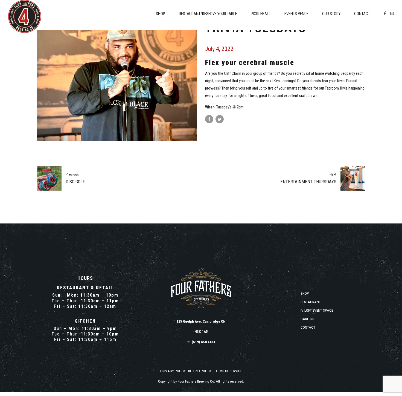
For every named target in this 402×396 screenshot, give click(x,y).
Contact (362, 13)
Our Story (331, 13)
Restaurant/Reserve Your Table (208, 13)
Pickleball (261, 13)
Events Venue (296, 13)
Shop (160, 13)
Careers (307, 319)
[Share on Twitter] (219, 119)
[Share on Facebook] (209, 119)
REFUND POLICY (200, 371)
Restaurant (311, 302)
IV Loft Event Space (317, 310)
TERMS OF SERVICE (228, 371)
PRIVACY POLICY (173, 371)
